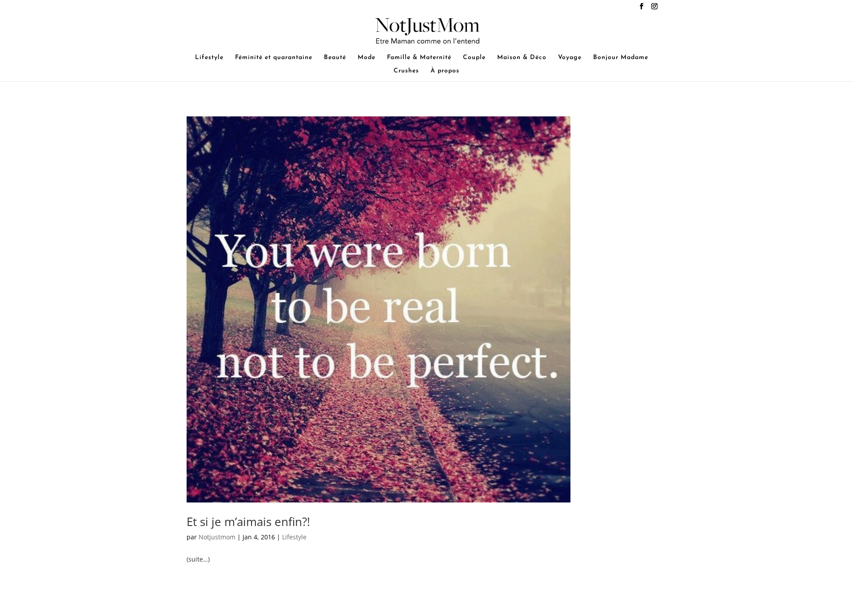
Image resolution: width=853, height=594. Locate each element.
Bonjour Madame (620, 58)
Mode (366, 58)
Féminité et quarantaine (273, 58)
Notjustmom (217, 537)
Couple (474, 58)
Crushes (406, 71)
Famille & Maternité (419, 58)
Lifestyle (209, 58)
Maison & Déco (521, 58)
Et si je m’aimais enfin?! (248, 522)
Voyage (570, 58)
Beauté (335, 58)
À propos (444, 71)
